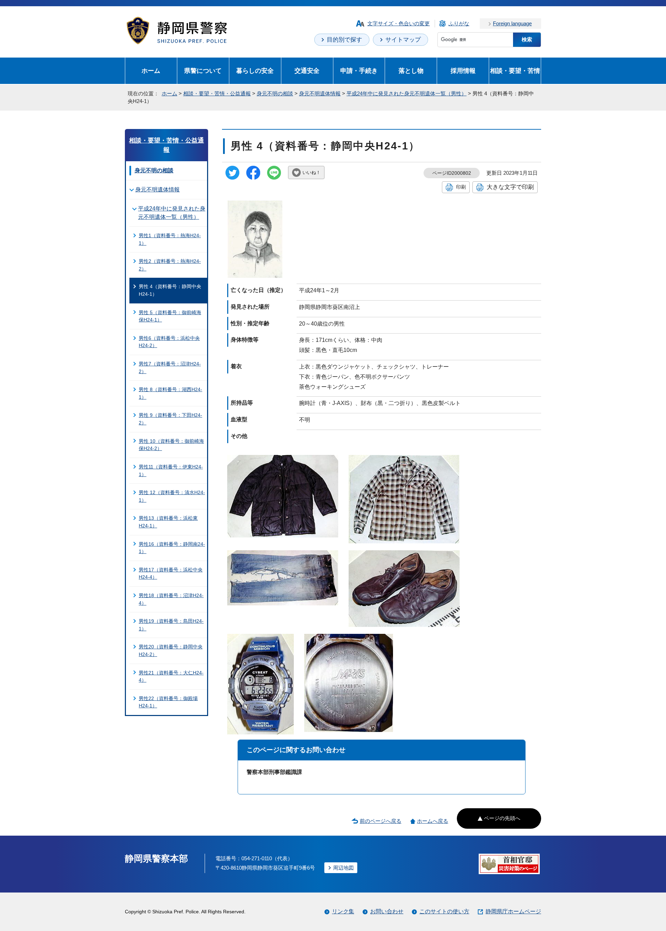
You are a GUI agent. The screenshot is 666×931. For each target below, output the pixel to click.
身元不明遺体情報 (320, 93)
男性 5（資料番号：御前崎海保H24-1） (170, 316)
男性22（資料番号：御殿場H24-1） (168, 702)
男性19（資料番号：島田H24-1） (171, 624)
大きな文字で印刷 (510, 186)
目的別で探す (344, 39)
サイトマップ (403, 39)
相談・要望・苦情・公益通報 (217, 93)
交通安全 (306, 70)
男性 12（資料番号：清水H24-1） (172, 496)
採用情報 (463, 70)
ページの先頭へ (502, 818)
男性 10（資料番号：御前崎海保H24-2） (171, 444)
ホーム (151, 70)
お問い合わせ (386, 911)
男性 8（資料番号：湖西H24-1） (170, 393)
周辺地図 (343, 868)
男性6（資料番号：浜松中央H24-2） (169, 341)
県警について (203, 70)
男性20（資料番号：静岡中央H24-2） (171, 650)
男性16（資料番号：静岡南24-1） (172, 547)
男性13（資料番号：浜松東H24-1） (168, 521)
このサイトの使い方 (444, 911)
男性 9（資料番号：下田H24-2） (170, 418)
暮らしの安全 (255, 70)
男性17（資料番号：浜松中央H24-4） (171, 573)
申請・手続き (359, 70)
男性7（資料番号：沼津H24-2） (170, 367)
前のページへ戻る (380, 821)
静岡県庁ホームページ (513, 911)
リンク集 (343, 911)
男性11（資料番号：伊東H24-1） (171, 470)
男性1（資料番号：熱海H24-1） (170, 239)
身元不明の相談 (275, 93)
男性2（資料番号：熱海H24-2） (170, 264)
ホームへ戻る (432, 821)
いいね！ (311, 172)
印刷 (461, 187)
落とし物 (411, 70)
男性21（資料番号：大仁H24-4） (171, 676)
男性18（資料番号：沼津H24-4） (171, 599)
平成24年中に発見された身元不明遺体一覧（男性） (407, 93)
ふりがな (459, 23)
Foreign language (512, 23)
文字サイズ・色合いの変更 (398, 23)
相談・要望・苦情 (515, 70)
